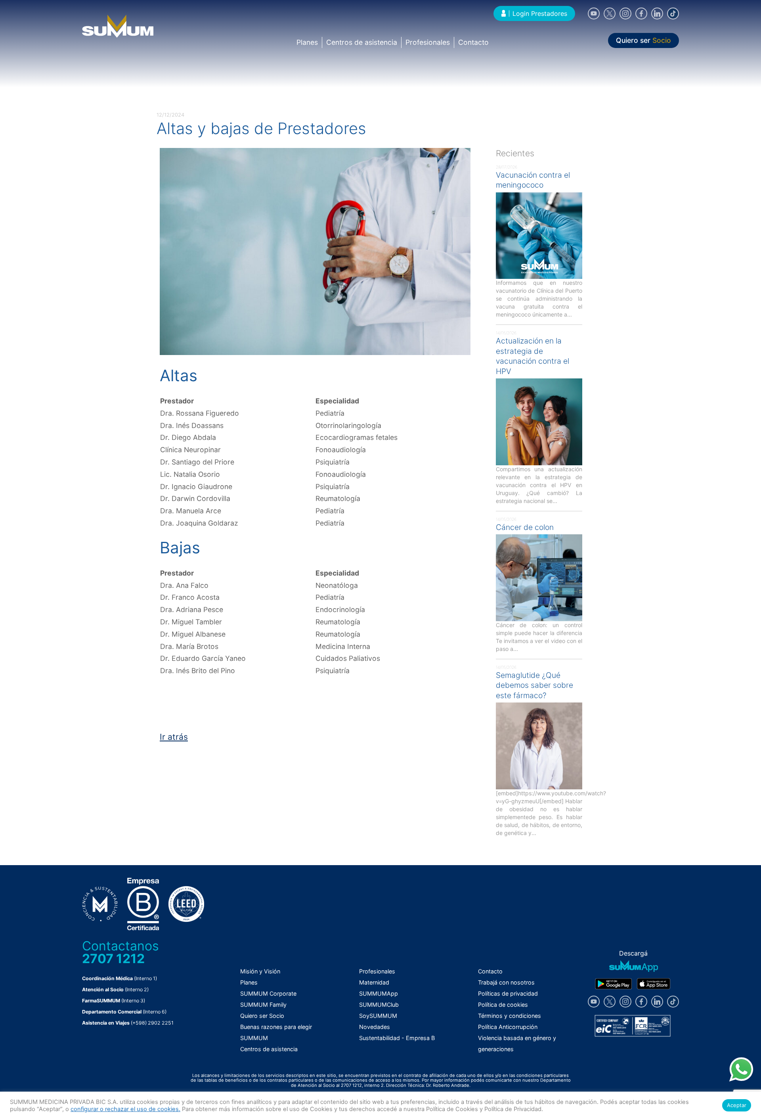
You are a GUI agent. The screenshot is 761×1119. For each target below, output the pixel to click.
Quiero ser (643, 40)
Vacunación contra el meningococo (533, 180)
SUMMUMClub (379, 1004)
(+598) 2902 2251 (152, 1023)
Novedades (374, 1026)
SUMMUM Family (263, 1004)
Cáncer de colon (525, 527)
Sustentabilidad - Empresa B (397, 1038)
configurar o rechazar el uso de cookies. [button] (125, 1109)
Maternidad (374, 982)
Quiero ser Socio (262, 1015)
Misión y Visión (260, 971)
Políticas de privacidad (508, 993)
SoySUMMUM (378, 1015)
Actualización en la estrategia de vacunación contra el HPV (532, 356)
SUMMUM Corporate (268, 993)
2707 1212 (113, 958)
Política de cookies (503, 1004)
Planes (307, 42)
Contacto (473, 42)
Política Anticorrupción (507, 1026)
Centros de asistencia (361, 42)
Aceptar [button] (736, 1105)
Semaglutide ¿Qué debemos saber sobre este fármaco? (534, 685)
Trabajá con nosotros (506, 982)
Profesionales (427, 42)
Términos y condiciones (509, 1015)
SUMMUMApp (378, 993)
